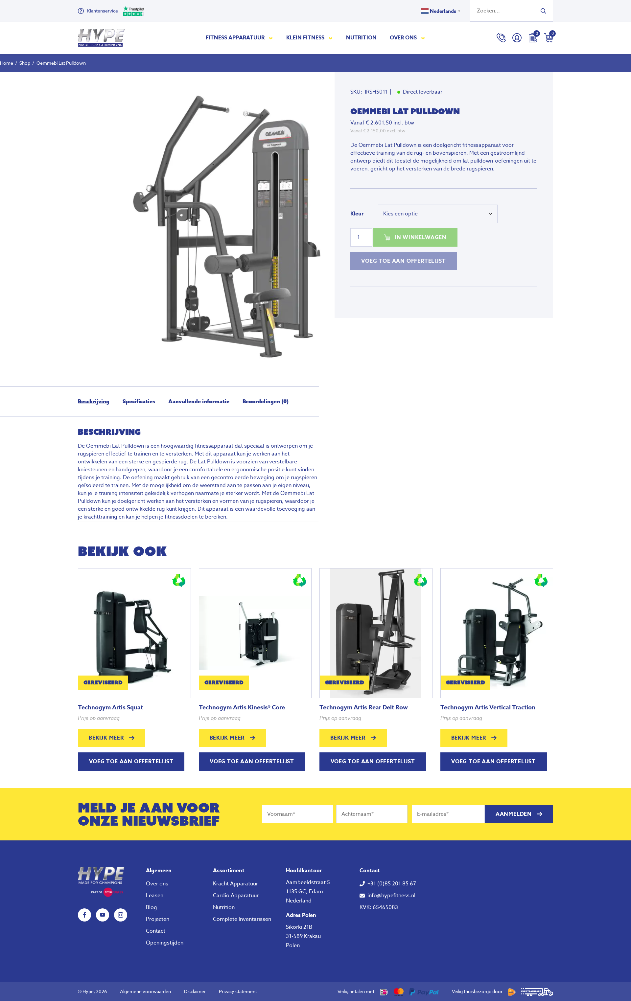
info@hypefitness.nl (391, 896)
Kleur (356, 214)
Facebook (84, 915)
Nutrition (361, 38)
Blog (151, 907)
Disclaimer (195, 991)
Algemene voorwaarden (145, 991)
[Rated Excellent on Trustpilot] (133, 11)
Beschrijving (93, 401)
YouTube (102, 915)
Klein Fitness (305, 38)
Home (6, 63)
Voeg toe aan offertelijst (403, 261)
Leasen (154, 896)
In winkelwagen (421, 237)
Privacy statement (238, 991)
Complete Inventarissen (242, 919)
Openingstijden (164, 943)
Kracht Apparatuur (235, 884)
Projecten (157, 919)
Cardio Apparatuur (236, 896)
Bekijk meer (106, 738)
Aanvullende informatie (198, 401)
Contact (155, 931)
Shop (24, 63)
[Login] (517, 37)
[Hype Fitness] (101, 38)
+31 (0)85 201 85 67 (391, 884)
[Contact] (501, 37)
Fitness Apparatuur (235, 38)
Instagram (120, 915)
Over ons (403, 38)
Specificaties (139, 401)
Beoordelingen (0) (266, 401)
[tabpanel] (231, 224)
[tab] (93, 401)
